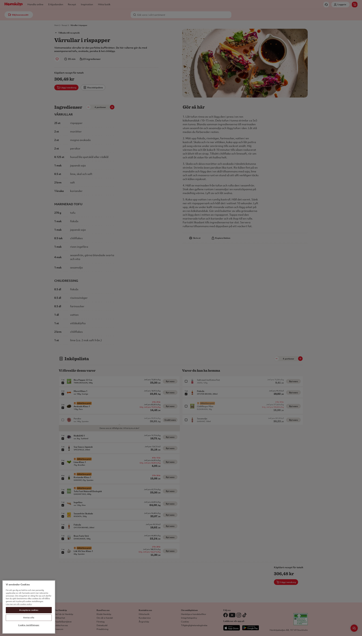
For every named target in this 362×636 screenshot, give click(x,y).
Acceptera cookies (28, 610)
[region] (28, 607)
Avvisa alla (28, 617)
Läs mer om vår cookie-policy (19, 604)
